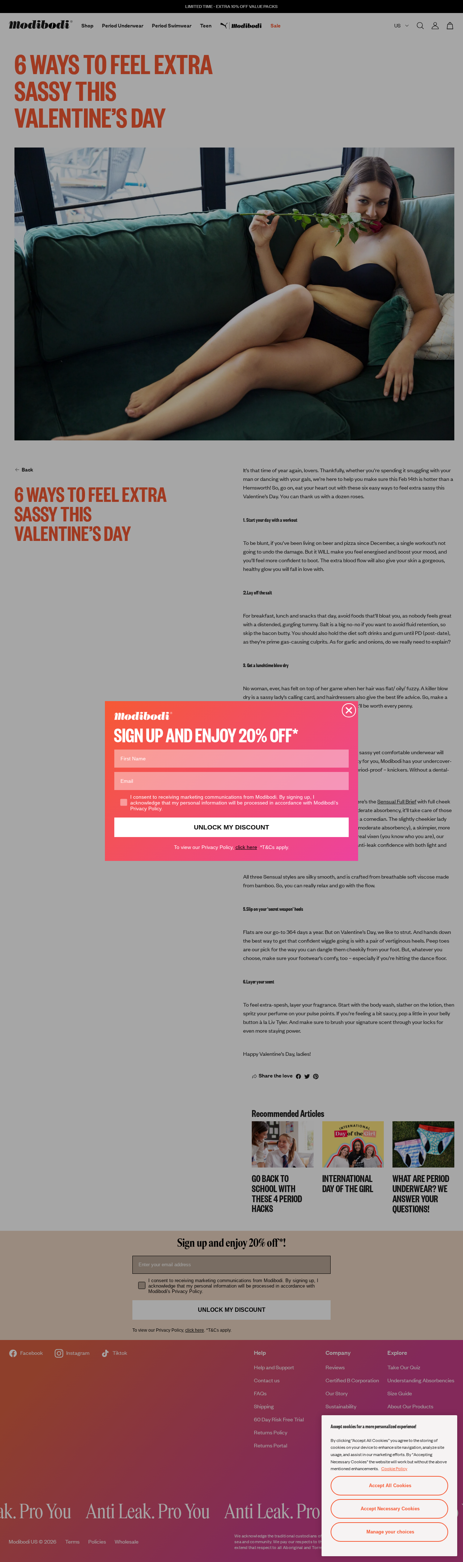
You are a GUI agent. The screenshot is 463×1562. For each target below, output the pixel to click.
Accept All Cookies (390, 1485)
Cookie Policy (394, 1468)
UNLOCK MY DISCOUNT (231, 827)
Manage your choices (390, 1532)
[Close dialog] (349, 710)
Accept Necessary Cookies (390, 1508)
